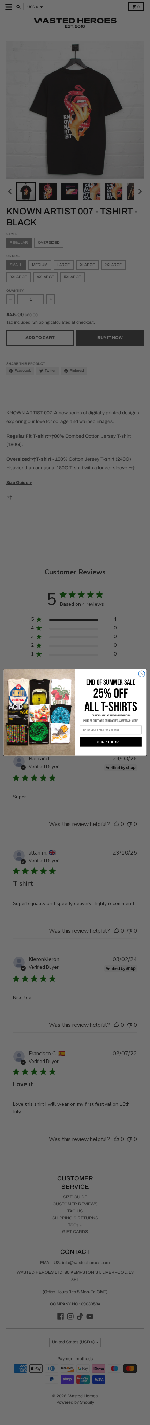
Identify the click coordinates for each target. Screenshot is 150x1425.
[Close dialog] (141, 674)
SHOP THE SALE (110, 742)
